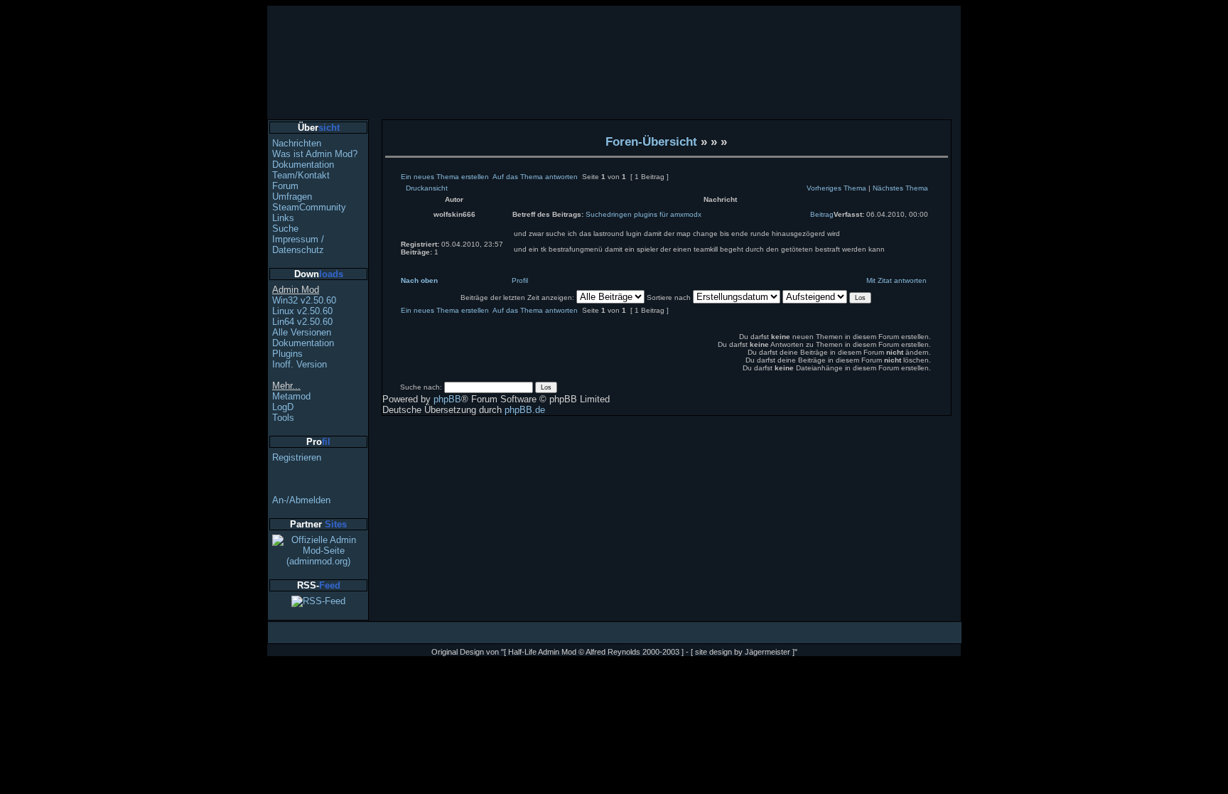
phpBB (447, 399)
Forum (285, 186)
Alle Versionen (301, 332)
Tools (283, 417)
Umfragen (292, 196)
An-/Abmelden (301, 500)
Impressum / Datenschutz (298, 244)
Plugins (287, 353)
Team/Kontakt (301, 175)
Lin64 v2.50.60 (302, 321)
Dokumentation (303, 164)
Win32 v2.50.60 (304, 300)
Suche (285, 228)
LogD (282, 407)
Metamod (291, 396)
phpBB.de (525, 409)
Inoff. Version (299, 364)
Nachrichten (296, 143)
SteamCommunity (309, 207)
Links (283, 218)
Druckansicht (427, 188)
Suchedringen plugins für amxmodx (643, 214)
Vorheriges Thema (836, 188)
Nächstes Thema (900, 188)
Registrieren (296, 457)
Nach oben (419, 280)
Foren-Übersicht (651, 141)
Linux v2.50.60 (302, 311)
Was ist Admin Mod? (314, 154)
